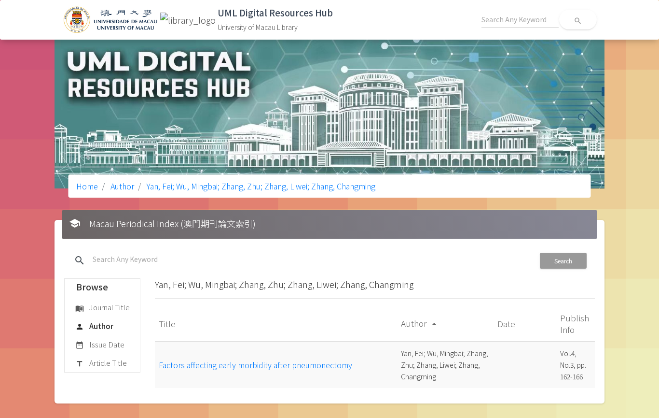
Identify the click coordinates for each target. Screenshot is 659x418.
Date (507, 323)
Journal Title (102, 307)
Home (87, 186)
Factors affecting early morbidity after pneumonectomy (255, 365)
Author (121, 186)
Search (563, 261)
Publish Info (574, 323)
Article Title (101, 362)
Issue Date (99, 344)
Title (168, 323)
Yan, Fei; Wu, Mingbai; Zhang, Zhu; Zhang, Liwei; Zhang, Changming (260, 186)
